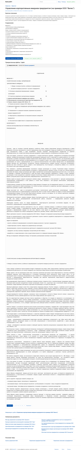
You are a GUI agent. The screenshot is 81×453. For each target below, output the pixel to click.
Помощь (64, 1)
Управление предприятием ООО (37, 440)
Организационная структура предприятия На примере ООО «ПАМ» (58, 426)
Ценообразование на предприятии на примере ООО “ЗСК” (19, 426)
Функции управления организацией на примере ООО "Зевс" (20, 422)
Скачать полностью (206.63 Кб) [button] (14, 58)
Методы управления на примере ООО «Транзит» (17, 419)
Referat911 (14, 449)
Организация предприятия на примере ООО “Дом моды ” (19, 428)
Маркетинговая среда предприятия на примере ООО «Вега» (20, 424)
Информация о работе (31, 412)
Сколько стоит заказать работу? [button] (33, 58)
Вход (59, 1)
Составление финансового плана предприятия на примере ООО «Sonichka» (57, 424)
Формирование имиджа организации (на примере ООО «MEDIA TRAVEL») (57, 429)
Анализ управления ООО (11, 440)
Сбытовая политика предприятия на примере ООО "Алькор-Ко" (57, 432)
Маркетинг (14, 5)
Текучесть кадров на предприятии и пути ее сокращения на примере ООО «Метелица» (56, 420)
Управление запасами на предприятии (63, 440)
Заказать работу (71, 1)
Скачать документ (29, 65)
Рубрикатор (7, 5)
